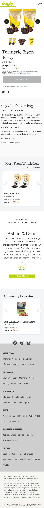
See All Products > (34, 168)
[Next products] (39, 183)
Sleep (37, 416)
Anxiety (14, 383)
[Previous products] (5, 183)
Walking (32, 378)
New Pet (6, 378)
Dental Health (18, 397)
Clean (25, 416)
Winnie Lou (7, 62)
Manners (23, 378)
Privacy (6, 465)
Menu (39, 4)
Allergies (6, 397)
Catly (20, 421)
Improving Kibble (10, 359)
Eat (14, 416)
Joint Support (24, 402)
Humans (12, 421)
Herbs (28, 397)
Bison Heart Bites (12, 193)
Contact (14, 454)
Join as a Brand (9, 435)
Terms (37, 459)
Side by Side (9, 325)
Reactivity (23, 383)
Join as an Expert (10, 440)
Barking (6, 383)
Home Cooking (27, 364)
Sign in (4, 72)
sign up (10, 72)
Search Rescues (10, 459)
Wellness (7, 416)
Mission (6, 454)
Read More (22, 276)
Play (19, 416)
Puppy (14, 378)
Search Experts (25, 459)
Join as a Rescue (25, 435)
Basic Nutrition (25, 359)
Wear (5, 421)
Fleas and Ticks (9, 402)
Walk (31, 416)
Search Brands (26, 454)
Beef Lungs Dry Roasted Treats (19, 322)
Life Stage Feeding (11, 364)
